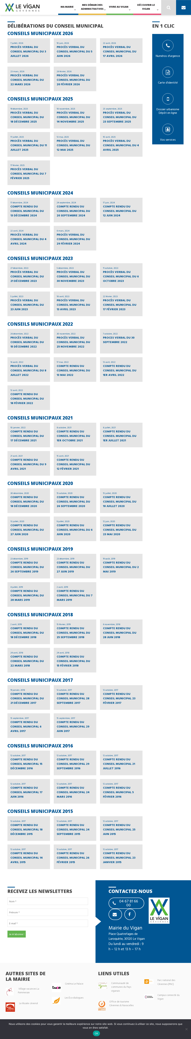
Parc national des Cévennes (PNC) (166, 982)
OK (96, 1033)
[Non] (186, 1029)
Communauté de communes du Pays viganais (121, 986)
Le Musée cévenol (28, 1003)
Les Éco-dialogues (74, 997)
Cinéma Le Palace (74, 983)
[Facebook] (130, 914)
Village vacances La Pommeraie (28, 990)
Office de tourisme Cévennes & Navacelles (121, 1003)
